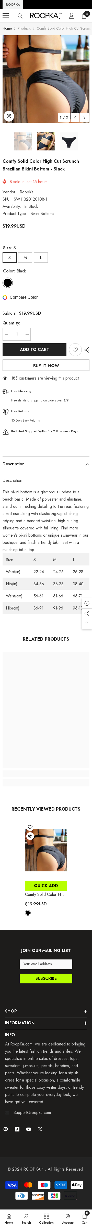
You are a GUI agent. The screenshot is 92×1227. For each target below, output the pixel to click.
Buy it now (46, 366)
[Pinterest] (5, 1129)
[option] (46, 79)
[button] (75, 117)
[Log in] (72, 16)
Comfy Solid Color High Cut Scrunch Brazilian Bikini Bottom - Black (45, 894)
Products (24, 28)
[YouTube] (28, 1129)
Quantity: (11, 323)
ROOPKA (13, 4)
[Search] (20, 16)
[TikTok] (17, 1129)
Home (7, 28)
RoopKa (26, 192)
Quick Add (46, 886)
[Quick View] (30, 836)
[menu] (6, 16)
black (28, 913)
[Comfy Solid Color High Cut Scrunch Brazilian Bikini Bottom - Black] (46, 850)
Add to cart (34, 350)
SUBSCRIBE (46, 978)
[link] (46, 773)
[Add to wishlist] (75, 349)
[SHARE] (85, 350)
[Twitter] (40, 1129)
